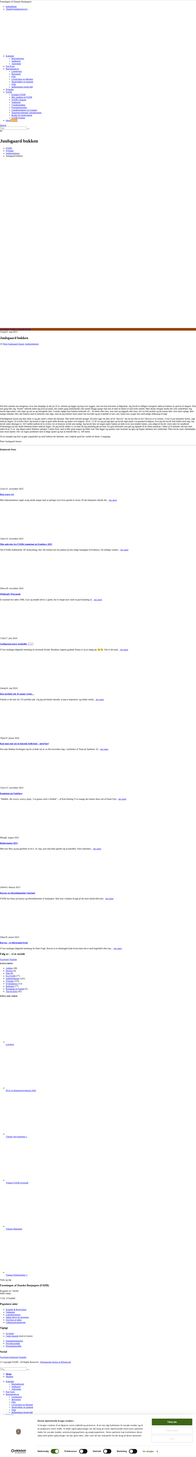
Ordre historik (12, 1336)
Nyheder (10, 89)
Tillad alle (172, 1422)
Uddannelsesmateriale (16, 1322)
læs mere (113, 500)
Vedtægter (16, 102)
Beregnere (16, 74)
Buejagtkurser (17, 58)
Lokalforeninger (13, 1314)
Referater (10, 986)
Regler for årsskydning (21, 115)
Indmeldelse (11, 6)
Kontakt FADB (18, 94)
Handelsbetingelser (14, 1341)
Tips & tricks (11, 991)
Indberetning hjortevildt (22, 87)
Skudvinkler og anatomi (22, 81)
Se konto (10, 1333)
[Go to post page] (32, 486)
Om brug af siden (14, 1320)
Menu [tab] (8, 1374)
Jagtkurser (16, 61)
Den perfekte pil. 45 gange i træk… (17, 694)
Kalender (10, 56)
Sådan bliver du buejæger (17, 1317)
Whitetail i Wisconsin (10, 594)
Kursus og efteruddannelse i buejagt (17, 893)
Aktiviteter (16, 63)
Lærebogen (16, 71)
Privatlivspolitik (13, 1343)
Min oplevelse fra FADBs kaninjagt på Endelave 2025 (26, 544)
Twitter (12, 329)
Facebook (4, 329)
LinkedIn (21, 329)
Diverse (9, 971)
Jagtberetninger (32, 344)
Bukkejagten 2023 (9, 843)
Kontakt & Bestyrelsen (16, 1309)
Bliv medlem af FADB (21, 97)
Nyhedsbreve (12, 983)
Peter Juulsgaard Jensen (13, 344)
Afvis (172, 1439)
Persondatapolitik (13, 1346)
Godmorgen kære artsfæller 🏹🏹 (16, 644)
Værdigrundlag (18, 105)
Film (13, 76)
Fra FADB (10, 976)
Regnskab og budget (15, 989)
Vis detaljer (148, 1451)
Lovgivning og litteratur (22, 79)
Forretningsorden (19, 107)
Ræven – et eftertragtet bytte (14, 942)
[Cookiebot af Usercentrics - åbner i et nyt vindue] (18, 1451)
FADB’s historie (18, 100)
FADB (9, 92)
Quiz (13, 84)
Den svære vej (7, 494)
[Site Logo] (20, 51)
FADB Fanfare (18, 118)
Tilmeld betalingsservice (17, 9)
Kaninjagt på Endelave (11, 793)
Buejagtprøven (12, 69)
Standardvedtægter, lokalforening (26, 112)
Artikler (9, 968)
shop (12, 120)
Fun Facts (10, 66)
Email (28, 329)
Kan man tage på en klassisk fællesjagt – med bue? (24, 743)
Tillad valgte (172, 1430)
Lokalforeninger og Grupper (24, 110)
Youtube (13, 959)
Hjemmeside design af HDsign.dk (55, 1362)
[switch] (83, 1451)
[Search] (28, 128)
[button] (3, 125)
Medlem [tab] (9, 1376)
